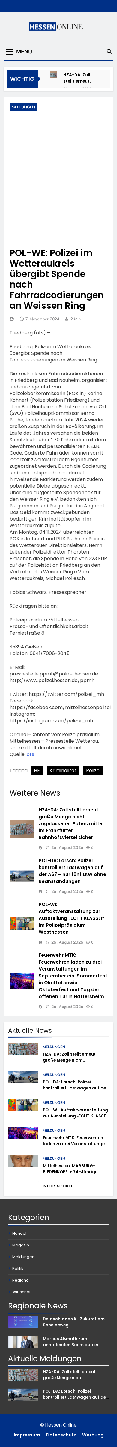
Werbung (93, 1435)
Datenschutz (61, 1435)
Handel (19, 1233)
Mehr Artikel (59, 1186)
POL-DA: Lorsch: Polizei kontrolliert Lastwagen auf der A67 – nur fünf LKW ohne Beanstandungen (72, 870)
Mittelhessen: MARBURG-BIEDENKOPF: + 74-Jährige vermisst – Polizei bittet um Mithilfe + (71, 1175)
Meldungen (23, 107)
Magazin (20, 1245)
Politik (17, 1268)
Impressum (27, 1435)
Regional (21, 1280)
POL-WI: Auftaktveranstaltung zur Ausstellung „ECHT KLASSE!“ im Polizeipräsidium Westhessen (71, 918)
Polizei (93, 770)
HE (37, 770)
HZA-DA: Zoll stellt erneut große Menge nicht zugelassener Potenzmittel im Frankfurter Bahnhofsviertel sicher (80, 78)
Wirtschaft (22, 1292)
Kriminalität (63, 770)
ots (30, 754)
